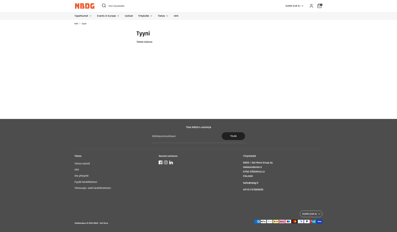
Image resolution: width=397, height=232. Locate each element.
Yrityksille (144, 16)
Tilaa (233, 136)
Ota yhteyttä (81, 176)
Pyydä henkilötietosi (85, 182)
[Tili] (311, 6)
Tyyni (84, 23)
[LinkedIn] (171, 162)
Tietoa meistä (82, 163)
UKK (176, 16)
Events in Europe (106, 16)
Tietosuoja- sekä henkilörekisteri (92, 188)
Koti (76, 23)
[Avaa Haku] (104, 5)
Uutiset (129, 16)
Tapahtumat (81, 16)
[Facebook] (160, 162)
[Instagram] (166, 162)
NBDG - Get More (100, 223)
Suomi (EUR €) (292, 5)
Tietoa (161, 16)
